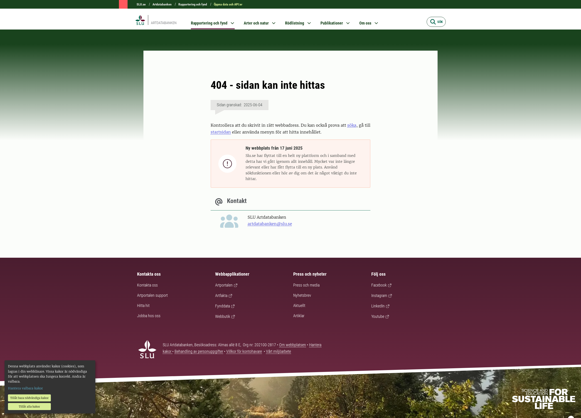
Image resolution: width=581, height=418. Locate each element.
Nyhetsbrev (302, 295)
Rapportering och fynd (192, 4)
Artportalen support (152, 295)
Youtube (377, 316)
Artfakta (221, 295)
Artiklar (298, 315)
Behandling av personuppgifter (199, 351)
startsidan (221, 132)
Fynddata (222, 306)
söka (351, 125)
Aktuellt (299, 305)
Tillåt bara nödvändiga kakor (29, 398)
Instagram (379, 295)
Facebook (379, 285)
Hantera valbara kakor (25, 388)
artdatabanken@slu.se (270, 223)
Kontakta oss (147, 285)
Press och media (306, 285)
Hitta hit (143, 305)
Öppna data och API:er (228, 4)
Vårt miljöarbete (278, 351)
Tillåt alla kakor (29, 406)
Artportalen (224, 285)
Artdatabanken (162, 4)
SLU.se (141, 4)
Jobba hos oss (148, 315)
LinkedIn (378, 306)
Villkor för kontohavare (244, 351)
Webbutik (222, 316)
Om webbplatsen (292, 344)
